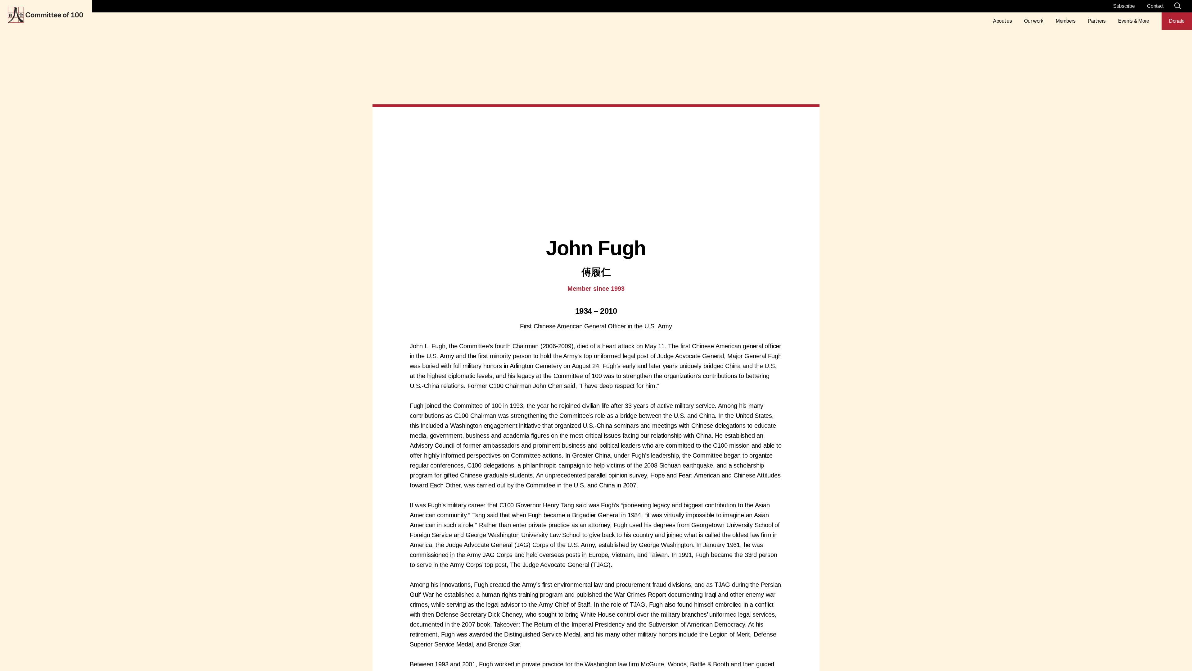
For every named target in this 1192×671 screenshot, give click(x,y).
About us (1002, 21)
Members (1066, 21)
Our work (1033, 21)
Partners (1097, 21)
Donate (1177, 21)
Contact (1155, 6)
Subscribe (1124, 6)
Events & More (1133, 21)
